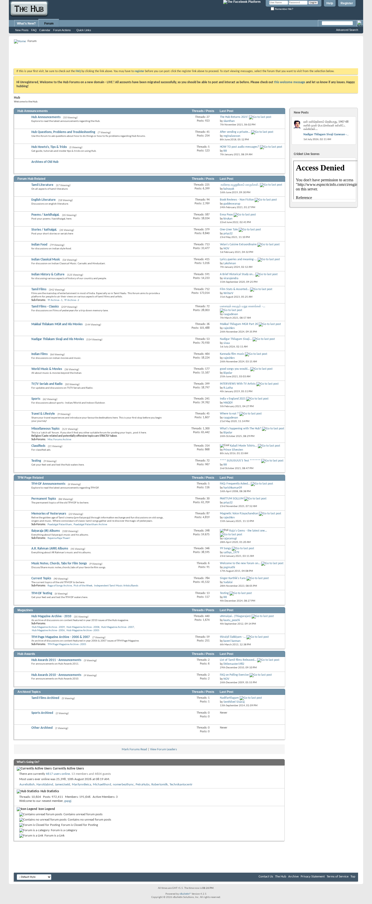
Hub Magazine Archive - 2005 (83, 630)
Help (329, 3)
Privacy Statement (313, 876)
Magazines (25, 610)
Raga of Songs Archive (60, 585)
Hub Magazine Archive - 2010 (51, 616)
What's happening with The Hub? (240, 428)
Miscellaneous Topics (45, 428)
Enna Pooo (226, 214)
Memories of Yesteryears (48, 513)
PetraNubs (143, 784)
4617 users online (58, 774)
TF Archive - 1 (55, 300)
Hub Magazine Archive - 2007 (117, 627)
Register (347, 3)
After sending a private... (235, 132)
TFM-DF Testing (41, 593)
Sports (35, 399)
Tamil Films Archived (45, 698)
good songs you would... (235, 368)
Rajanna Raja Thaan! (59, 538)
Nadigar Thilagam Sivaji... (236, 339)
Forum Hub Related (31, 179)
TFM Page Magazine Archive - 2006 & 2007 (60, 637)
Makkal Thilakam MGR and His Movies (56, 324)
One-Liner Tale (229, 229)
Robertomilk (159, 784)
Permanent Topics (43, 498)
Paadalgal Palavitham (60, 524)
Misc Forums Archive (59, 439)
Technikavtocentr (181, 784)
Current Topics (41, 578)
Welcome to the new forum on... (240, 563)
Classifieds (38, 446)
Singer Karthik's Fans (233, 578)
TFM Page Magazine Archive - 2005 (67, 644)
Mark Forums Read (134, 749)
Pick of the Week (83, 585)
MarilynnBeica (81, 784)
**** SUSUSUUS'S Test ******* (240, 460)
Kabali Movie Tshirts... (243, 445)
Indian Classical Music (45, 259)
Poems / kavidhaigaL (45, 214)
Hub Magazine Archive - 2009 (48, 627)
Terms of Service (337, 876)
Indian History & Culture (48, 274)
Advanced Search (347, 29)
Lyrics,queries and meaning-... (238, 259)
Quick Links (83, 30)
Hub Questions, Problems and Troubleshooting (63, 132)
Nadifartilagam (229, 697)
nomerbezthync (123, 784)
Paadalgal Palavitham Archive (90, 524)
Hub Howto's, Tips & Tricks (49, 147)
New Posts (22, 30)
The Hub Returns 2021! (234, 117)
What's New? (26, 23)
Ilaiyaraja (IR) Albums (45, 531)
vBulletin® (185, 894)
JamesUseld (62, 784)
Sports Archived (42, 713)
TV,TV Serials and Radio (47, 384)
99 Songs (225, 548)
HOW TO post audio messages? (239, 146)
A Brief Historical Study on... (237, 274)
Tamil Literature (42, 185)
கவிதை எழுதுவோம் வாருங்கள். (240, 184)
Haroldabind (44, 784)
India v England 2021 (232, 398)
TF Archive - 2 (71, 300)
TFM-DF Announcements (48, 484)
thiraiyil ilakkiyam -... (233, 636)
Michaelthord (102, 784)
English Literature (43, 200)
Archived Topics (29, 692)
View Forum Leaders (163, 749)
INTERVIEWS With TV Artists (238, 383)
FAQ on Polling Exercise (234, 674)
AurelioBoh (27, 784)
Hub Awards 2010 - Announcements (56, 675)
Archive (293, 876)
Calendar (44, 30)
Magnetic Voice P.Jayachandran (239, 513)
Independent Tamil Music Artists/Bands (116, 585)
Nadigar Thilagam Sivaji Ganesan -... (326, 134)
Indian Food (39, 244)
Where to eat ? (229, 413)
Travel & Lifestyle (43, 413)
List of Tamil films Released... (238, 660)
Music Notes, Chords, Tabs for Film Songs (59, 563)
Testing (36, 460)
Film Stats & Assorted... (234, 289)
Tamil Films (38, 289)
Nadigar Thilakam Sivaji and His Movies (57, 339)
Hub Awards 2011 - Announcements (56, 660)
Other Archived (42, 728)
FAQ (34, 30)
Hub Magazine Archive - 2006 (48, 630)
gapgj (67, 801)
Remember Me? (283, 9)
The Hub (280, 876)
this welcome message (289, 82)
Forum (49, 23)
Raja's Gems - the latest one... (248, 530)
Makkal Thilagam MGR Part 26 (239, 324)
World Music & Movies (46, 369)
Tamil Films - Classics (45, 306)
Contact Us (266, 876)
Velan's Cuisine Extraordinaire (238, 244)
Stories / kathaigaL (44, 229)
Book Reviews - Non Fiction (237, 199)
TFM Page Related (30, 477)
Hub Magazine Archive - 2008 (83, 627)
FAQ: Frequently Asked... (235, 483)
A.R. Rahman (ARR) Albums (49, 548)
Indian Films (39, 354)
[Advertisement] (106, 55)
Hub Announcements (32, 111)
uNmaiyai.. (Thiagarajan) (235, 616)
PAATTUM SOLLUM (231, 498)
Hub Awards (26, 654)
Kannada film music (232, 354)
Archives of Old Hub (44, 162)
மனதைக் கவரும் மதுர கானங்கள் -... (242, 306)
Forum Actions (62, 30)
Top (352, 876)
